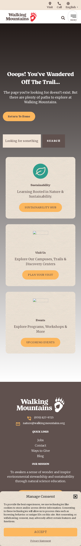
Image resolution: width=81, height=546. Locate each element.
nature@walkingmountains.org (44, 423)
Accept (40, 532)
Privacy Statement (40, 540)
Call (59, 7)
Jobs (40, 440)
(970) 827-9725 (44, 417)
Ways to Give (40, 451)
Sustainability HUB (40, 207)
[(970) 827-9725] (29, 418)
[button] (75, 496)
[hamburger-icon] (72, 17)
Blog (40, 456)
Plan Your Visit (40, 274)
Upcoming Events (40, 342)
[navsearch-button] (63, 17)
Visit (50, 7)
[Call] (59, 3)
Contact (40, 445)
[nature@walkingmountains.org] (18, 424)
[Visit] (50, 3)
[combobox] (22, 141)
